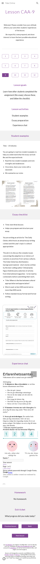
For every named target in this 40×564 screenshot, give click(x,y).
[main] (20, 11)
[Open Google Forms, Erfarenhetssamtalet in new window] (34, 374)
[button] (2, 3)
